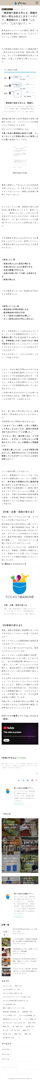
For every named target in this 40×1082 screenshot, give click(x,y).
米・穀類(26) (15, 765)
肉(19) (29, 765)
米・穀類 (18, 1026)
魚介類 (30, 1026)
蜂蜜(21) (5, 767)
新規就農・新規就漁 (11, 1012)
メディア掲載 (30, 1019)
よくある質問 (9, 1004)
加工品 (7, 1034)
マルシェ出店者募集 (27, 1015)
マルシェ (7, 986)
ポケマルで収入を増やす (12, 993)
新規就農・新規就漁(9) (27, 763)
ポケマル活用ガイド (11, 989)
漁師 (27, 1034)
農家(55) (18, 767)
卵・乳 (15, 1030)
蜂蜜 (26, 1030)
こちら (19, 757)
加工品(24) (11, 767)
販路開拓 (27, 1012)
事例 (18, 986)
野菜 (31, 1023)
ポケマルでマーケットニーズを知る (17, 997)
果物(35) (7, 765)
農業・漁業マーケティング (7, 9)
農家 (17, 1034)
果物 (6, 1026)
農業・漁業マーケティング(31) (10, 763)
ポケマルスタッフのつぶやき (14, 1023)
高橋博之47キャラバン (12, 1019)
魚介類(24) (23, 765)
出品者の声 (8, 1037)
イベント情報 (9, 1015)
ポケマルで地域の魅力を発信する (15, 1000)
